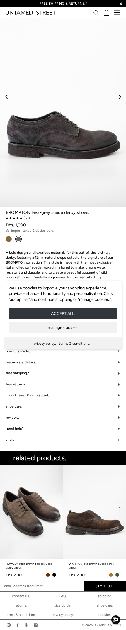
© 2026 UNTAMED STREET (102, 625)
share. (11, 439)
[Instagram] (9, 624)
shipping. (105, 596)
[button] (115, 619)
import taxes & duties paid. (27, 395)
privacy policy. (45, 343)
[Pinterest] (26, 624)
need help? (15, 428)
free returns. (16, 384)
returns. (21, 605)
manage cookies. (63, 327)
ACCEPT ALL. (63, 313)
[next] (119, 96)
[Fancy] (35, 624)
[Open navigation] (117, 12)
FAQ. (63, 596)
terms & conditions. (74, 343)
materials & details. (21, 362)
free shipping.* (18, 373)
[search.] (96, 12)
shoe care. (14, 406)
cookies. (105, 615)
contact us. (21, 596)
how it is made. (18, 351)
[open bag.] (106, 13)
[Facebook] (17, 624)
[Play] (63, 112)
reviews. (12, 418)
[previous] (6, 96)
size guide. (62, 605)
